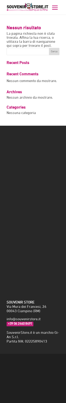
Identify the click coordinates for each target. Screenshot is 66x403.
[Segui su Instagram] (17, 372)
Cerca (54, 51)
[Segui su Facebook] (9, 372)
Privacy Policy (15, 266)
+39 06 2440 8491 (20, 324)
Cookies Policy (16, 360)
